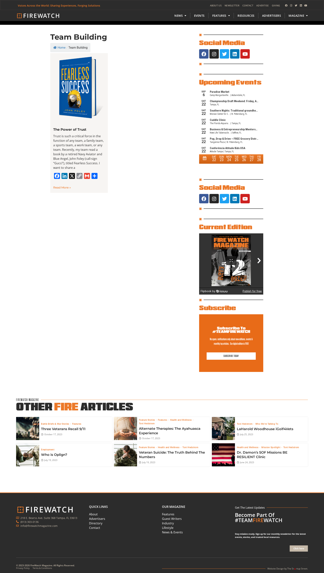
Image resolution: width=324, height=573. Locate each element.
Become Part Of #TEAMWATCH (258, 517)
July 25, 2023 (246, 434)
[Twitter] (296, 5)
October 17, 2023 (53, 434)
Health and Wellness (181, 420)
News (178, 15)
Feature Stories (147, 420)
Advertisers (271, 15)
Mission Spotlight (271, 447)
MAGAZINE (296, 15)
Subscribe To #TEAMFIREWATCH (231, 329)
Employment (47, 450)
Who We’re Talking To (266, 424)
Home (61, 47)
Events (199, 15)
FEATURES (219, 15)
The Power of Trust (69, 129)
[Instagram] (291, 5)
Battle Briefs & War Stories (55, 424)
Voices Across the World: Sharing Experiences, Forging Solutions (59, 5)
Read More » (62, 187)
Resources (246, 15)
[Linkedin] (300, 5)
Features (76, 424)
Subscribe (217, 308)
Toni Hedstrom (147, 423)
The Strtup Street (297, 568)
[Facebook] (286, 5)
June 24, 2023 (247, 462)
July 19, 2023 (50, 460)
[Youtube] (305, 5)
